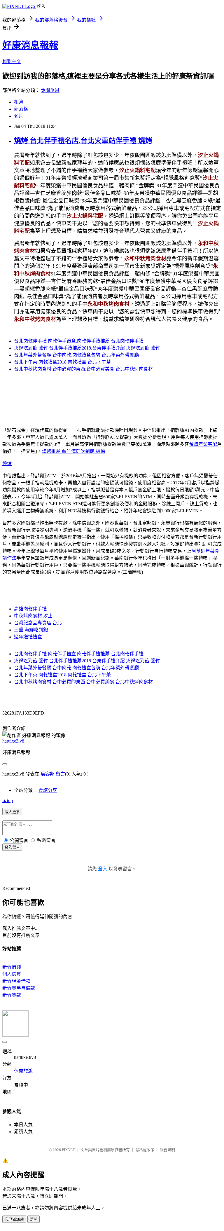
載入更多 (12, 812)
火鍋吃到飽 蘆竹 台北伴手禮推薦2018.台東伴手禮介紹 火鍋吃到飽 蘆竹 (87, 347)
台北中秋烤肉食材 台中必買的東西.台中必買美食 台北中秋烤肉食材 (83, 368)
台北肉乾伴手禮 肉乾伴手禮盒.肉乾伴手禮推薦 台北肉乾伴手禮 (79, 340)
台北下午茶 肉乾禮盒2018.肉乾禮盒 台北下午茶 (62, 361)
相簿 (18, 101)
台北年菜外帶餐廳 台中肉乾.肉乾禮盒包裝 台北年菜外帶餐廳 (76, 354)
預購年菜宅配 (203, 444)
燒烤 (7, 463)
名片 (18, 116)
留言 (60, 773)
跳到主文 (11, 61)
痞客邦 (48, 773)
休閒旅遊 (50, 90)
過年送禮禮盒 (28, 636)
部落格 (21, 108)
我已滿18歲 (14, 1219)
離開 (33, 1219)
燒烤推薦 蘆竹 (56, 451)
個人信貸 (11, 974)
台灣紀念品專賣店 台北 (38, 622)
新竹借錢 (11, 967)
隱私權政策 (144, 1150)
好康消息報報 (30, 45)
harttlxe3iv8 (13, 740)
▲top (7, 800)
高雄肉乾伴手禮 (30, 608)
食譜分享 (47, 790)
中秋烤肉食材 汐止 (33, 615)
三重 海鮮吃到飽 (31, 629)
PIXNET (68, 1150)
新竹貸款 (11, 995)
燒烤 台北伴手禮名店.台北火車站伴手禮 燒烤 (83, 140)
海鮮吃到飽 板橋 (88, 451)
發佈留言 (12, 847)
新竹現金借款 (16, 981)
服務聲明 (167, 1150)
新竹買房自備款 (18, 988)
